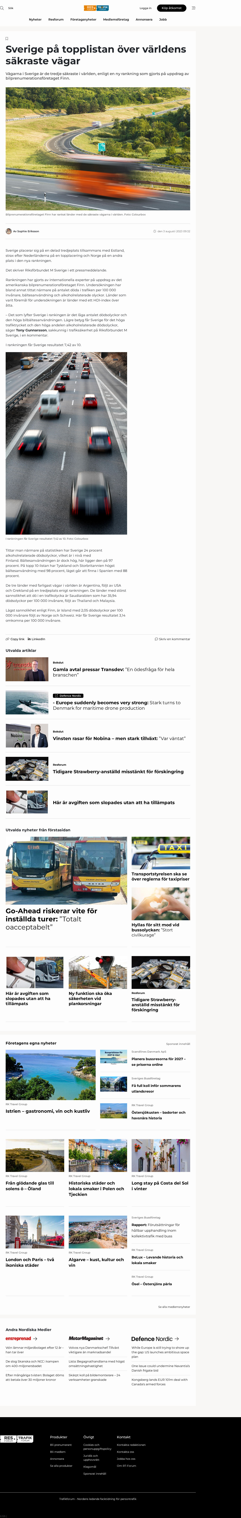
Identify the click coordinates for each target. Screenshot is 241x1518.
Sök (10, 8)
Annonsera (144, 19)
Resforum (56, 19)
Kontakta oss (125, 1452)
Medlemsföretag (116, 19)
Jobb (163, 19)
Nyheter (35, 19)
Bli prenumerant (61, 1445)
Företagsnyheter (83, 19)
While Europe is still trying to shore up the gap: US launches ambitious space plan (160, 1352)
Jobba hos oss (126, 1459)
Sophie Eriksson (28, 231)
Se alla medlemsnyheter (174, 1307)
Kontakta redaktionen (131, 1445)
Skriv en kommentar (174, 639)
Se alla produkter (61, 1465)
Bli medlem (58, 1452)
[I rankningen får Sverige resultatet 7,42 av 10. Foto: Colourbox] (66, 443)
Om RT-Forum (126, 1465)
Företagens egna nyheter (31, 1043)
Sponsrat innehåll (94, 1473)
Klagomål (89, 1466)
